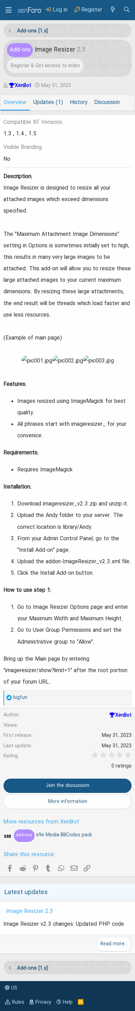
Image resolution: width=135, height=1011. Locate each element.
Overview (15, 102)
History (78, 102)
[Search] (127, 10)
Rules (18, 1002)
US (13, 988)
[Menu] (8, 10)
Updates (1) (48, 102)
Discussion (107, 102)
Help (68, 1002)
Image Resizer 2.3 (29, 911)
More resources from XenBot (41, 822)
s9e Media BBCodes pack (54, 835)
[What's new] (112, 10)
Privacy (43, 1002)
